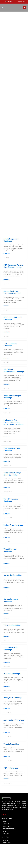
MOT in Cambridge (11, 768)
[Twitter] (3, 814)
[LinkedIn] (5, 814)
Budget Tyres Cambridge (13, 525)
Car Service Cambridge (13, 575)
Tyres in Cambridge (11, 744)
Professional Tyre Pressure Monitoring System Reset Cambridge (13, 422)
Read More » (7, 253)
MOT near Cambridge (12, 674)
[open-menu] (24, 7)
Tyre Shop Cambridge (12, 625)
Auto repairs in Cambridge (14, 720)
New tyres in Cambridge (13, 698)
